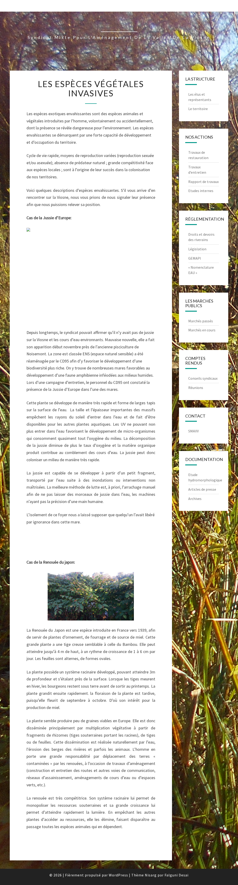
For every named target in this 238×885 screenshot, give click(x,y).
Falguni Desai (176, 875)
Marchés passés (200, 321)
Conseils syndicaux (203, 378)
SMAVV (193, 431)
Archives (195, 498)
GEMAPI (194, 258)
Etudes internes (200, 190)
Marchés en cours (201, 330)
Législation (197, 249)
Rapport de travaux (203, 181)
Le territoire (198, 108)
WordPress (118, 875)
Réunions (195, 387)
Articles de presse (202, 489)
